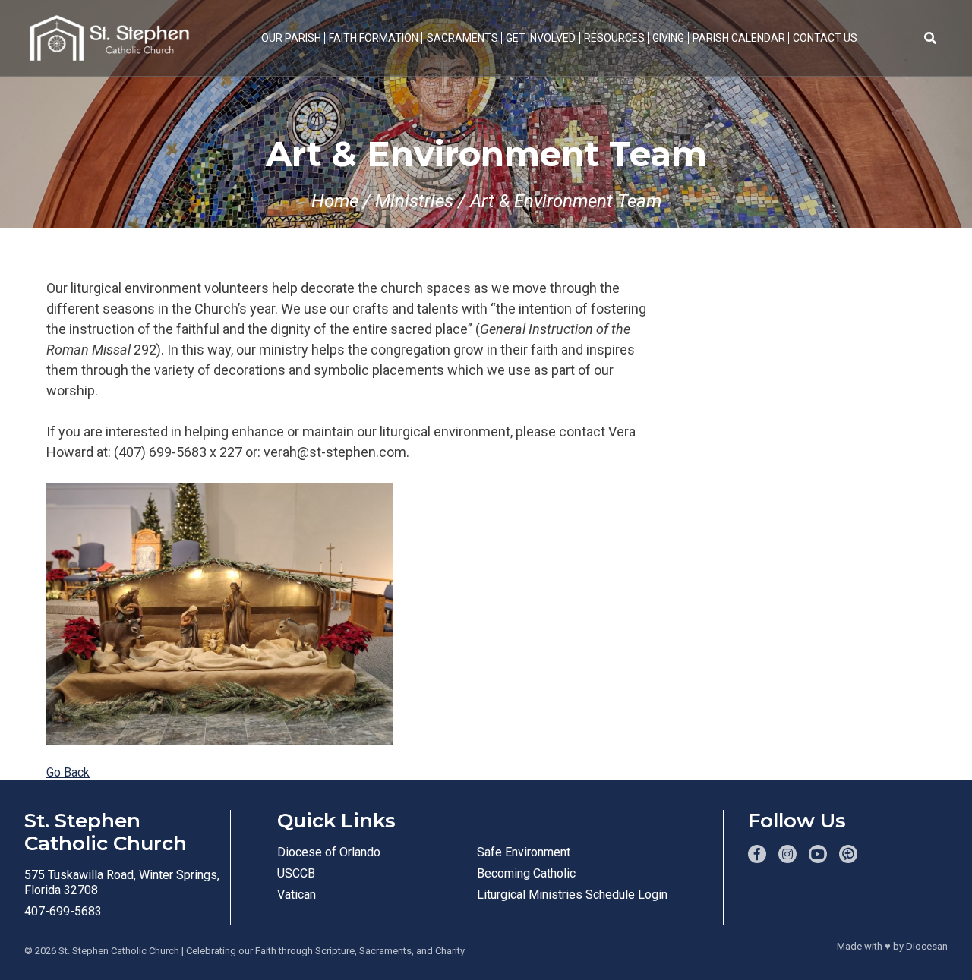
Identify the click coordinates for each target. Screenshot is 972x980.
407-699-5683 (63, 911)
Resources (614, 38)
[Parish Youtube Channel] (818, 854)
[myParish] (848, 854)
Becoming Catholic (526, 873)
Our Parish (291, 38)
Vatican (296, 894)
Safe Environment (523, 852)
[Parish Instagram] (787, 854)
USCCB (296, 873)
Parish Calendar (739, 38)
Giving (668, 38)
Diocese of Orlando (328, 852)
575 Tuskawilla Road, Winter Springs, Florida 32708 (121, 882)
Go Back (68, 772)
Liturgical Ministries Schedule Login (572, 894)
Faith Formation (373, 38)
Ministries (414, 201)
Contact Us (825, 38)
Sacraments (462, 38)
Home (334, 201)
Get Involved (541, 38)
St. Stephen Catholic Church (118, 950)
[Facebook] (757, 854)
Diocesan (927, 946)
